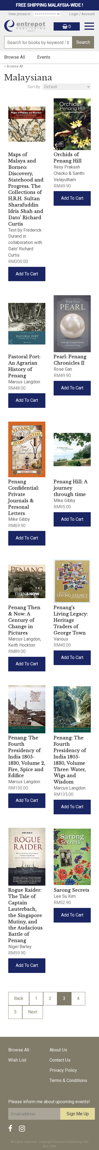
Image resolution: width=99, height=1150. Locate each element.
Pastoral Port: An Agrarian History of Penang (24, 366)
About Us (58, 1050)
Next (32, 1012)
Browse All (14, 57)
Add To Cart (27, 273)
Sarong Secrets (71, 890)
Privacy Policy (63, 1070)
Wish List (17, 1060)
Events (43, 57)
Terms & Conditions (68, 1080)
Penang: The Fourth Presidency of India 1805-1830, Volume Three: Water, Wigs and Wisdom (70, 760)
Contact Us (60, 1060)
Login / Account (82, 14)
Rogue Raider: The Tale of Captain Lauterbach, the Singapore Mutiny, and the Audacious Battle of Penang (25, 915)
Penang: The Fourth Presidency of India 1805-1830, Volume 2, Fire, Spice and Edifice (26, 756)
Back (18, 998)
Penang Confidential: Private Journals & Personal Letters (23, 497)
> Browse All (13, 66)
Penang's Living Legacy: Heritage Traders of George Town (71, 620)
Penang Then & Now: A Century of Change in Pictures (24, 620)
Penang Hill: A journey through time (70, 488)
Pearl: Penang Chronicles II (70, 360)
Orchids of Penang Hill (68, 158)
